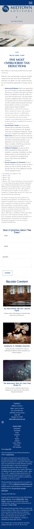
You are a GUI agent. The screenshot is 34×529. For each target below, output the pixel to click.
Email (6, 246)
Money (17, 439)
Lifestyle (17, 441)
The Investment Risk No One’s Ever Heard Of (17, 384)
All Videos (17, 445)
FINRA (18, 499)
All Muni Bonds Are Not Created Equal (17, 309)
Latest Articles (17, 443)
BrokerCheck (10, 454)
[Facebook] (16, 17)
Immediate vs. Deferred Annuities (17, 346)
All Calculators (17, 447)
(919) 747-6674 (18, 21)
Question (5, 257)
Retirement (17, 428)
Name (6, 236)
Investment (17, 430)
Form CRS (8, 449)
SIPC (22, 499)
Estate (17, 432)
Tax (17, 437)
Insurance (17, 435)
